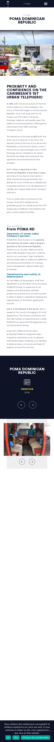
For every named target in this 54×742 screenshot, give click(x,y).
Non (16, 737)
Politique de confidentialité (35, 737)
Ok (8, 737)
